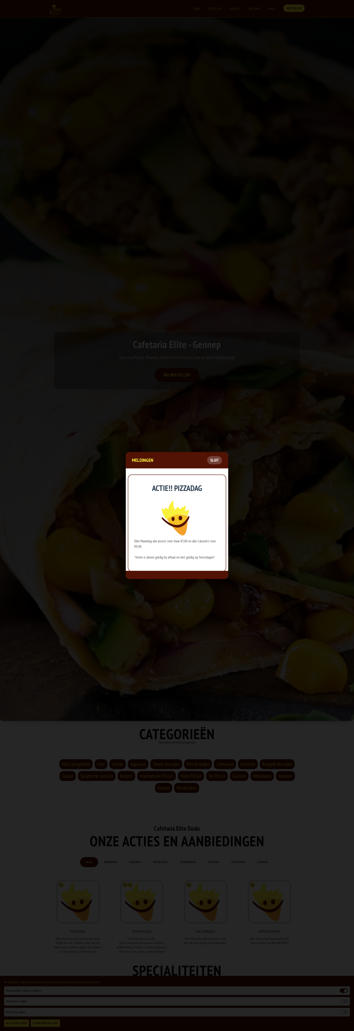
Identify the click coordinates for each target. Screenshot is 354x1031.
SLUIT (214, 460)
